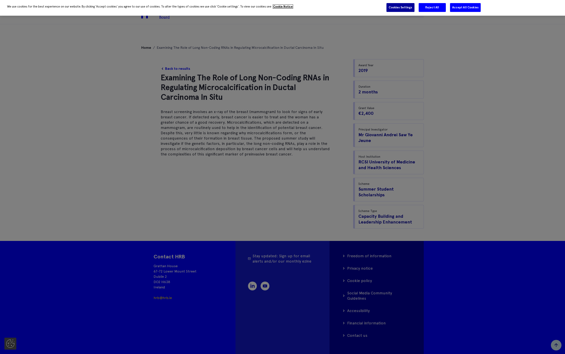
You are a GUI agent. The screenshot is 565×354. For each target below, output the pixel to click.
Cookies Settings (400, 7)
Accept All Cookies (465, 7)
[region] (282, 8)
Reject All (432, 7)
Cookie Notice (283, 6)
